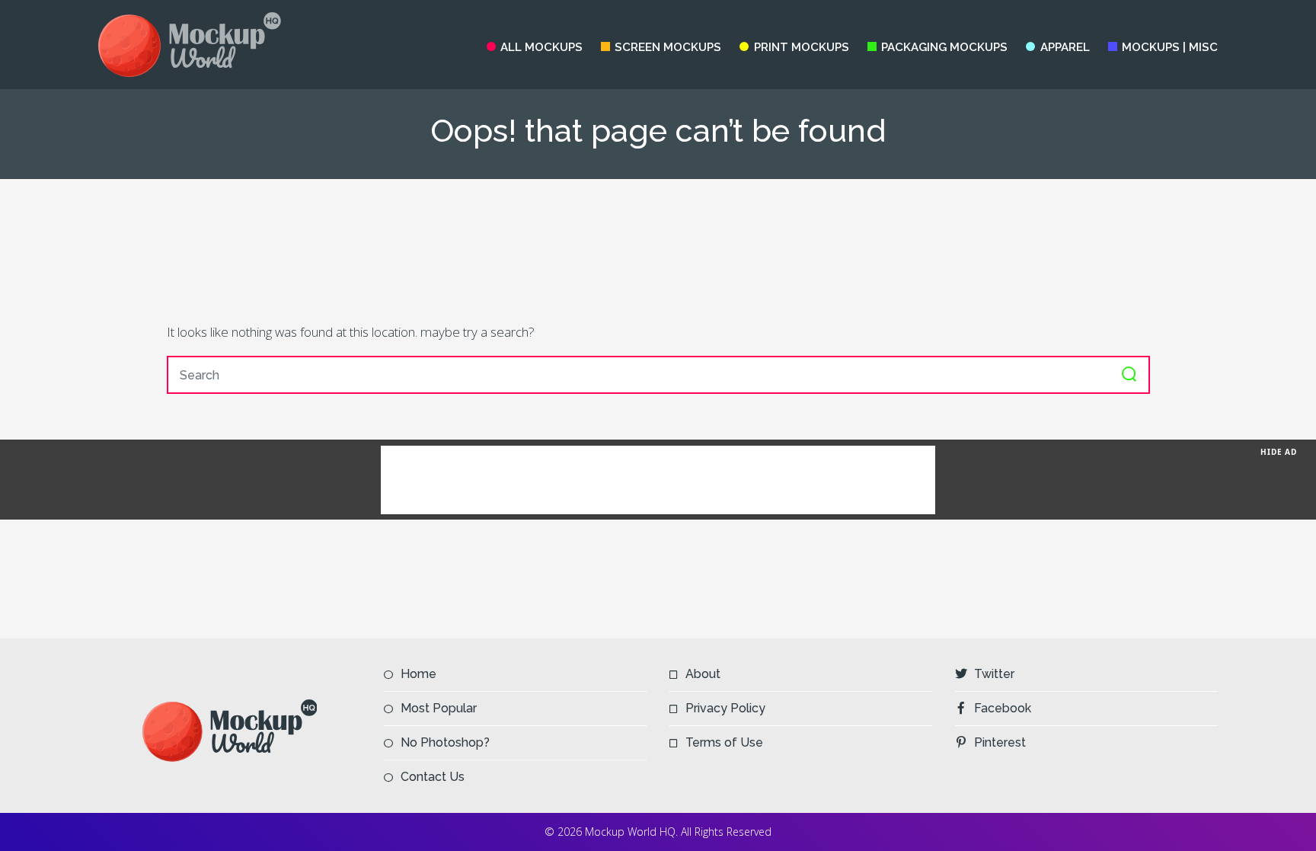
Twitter (994, 674)
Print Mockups (801, 47)
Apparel (1064, 47)
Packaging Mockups (944, 47)
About (702, 674)
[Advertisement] (658, 250)
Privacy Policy (725, 708)
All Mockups (541, 47)
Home (418, 674)
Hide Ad (1278, 451)
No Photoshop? (445, 742)
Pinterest (1000, 742)
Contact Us (433, 776)
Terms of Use (724, 742)
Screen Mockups (668, 47)
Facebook (1002, 708)
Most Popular (439, 708)
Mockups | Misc (1170, 47)
